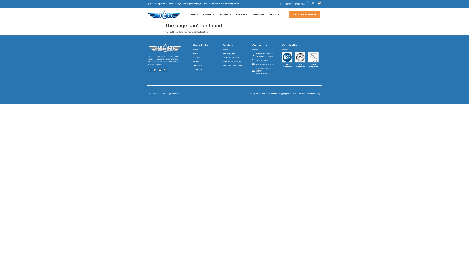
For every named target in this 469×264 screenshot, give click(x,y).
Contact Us (274, 15)
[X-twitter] (155, 70)
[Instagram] (165, 70)
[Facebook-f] (150, 70)
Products (194, 15)
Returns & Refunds (269, 93)
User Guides (258, 15)
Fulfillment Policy (313, 93)
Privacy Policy (255, 93)
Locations (223, 15)
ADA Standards (299, 93)
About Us (240, 15)
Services (207, 15)
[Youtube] (160, 70)
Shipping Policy (285, 93)
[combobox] (294, 3)
